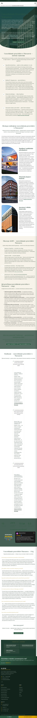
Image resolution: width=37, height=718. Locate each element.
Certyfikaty (21, 690)
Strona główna (3, 5)
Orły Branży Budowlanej (22, 274)
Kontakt (20, 695)
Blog (20, 694)
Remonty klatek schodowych (5, 689)
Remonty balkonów (4, 690)
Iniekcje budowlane (8, 5)
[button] (35, 3)
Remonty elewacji (4, 687)
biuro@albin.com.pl (6, 709)
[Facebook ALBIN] (2, 682)
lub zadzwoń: (5, 662)
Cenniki (20, 692)
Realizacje (20, 687)
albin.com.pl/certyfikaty (19, 271)
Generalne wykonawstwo (5, 697)
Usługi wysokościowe (4, 699)
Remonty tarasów (4, 692)
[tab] (18, 561)
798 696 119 (4, 707)
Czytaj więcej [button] (18, 541)
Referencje (21, 689)
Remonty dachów (4, 694)
